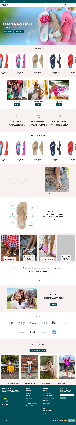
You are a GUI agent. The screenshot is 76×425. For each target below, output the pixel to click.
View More (17, 104)
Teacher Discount (29, 405)
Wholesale (45, 402)
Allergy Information (47, 393)
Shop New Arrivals (8, 31)
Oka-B (6, 420)
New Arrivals (22, 4)
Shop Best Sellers (19, 31)
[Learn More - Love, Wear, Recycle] (22, 298)
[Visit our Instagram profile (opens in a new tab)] (3, 1)
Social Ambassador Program (49, 398)
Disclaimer (45, 413)
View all (38, 49)
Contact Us (28, 390)
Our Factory (45, 392)
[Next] (10, 191)
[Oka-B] (5, 5)
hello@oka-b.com (5, 394)
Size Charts (28, 393)
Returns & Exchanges (30, 397)
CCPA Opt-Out (46, 408)
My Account (28, 392)
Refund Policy (29, 398)
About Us (45, 4)
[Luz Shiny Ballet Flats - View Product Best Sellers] (20, 61)
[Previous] (8, 191)
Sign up (62, 398)
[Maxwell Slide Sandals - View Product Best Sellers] (38, 61)
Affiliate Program (46, 400)
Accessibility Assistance (48, 412)
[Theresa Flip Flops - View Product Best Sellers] (55, 61)
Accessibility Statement (48, 410)
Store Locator (29, 407)
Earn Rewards (38, 4)
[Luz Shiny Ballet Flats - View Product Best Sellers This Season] (20, 148)
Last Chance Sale (52, 4)
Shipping (28, 395)
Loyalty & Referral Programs (31, 403)
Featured (28, 4)
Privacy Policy (45, 405)
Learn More (53, 304)
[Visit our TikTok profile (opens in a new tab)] (7, 404)
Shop (33, 4)
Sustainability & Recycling (48, 395)
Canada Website (46, 403)
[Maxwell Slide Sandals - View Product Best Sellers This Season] (38, 148)
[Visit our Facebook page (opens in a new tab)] (2, 404)
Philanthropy (45, 397)
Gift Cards (28, 402)
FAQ (27, 400)
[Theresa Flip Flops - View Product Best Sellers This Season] (55, 148)
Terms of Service (46, 407)
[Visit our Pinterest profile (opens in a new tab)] (4, 1)
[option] (38, 180)
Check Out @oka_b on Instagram (38, 350)
